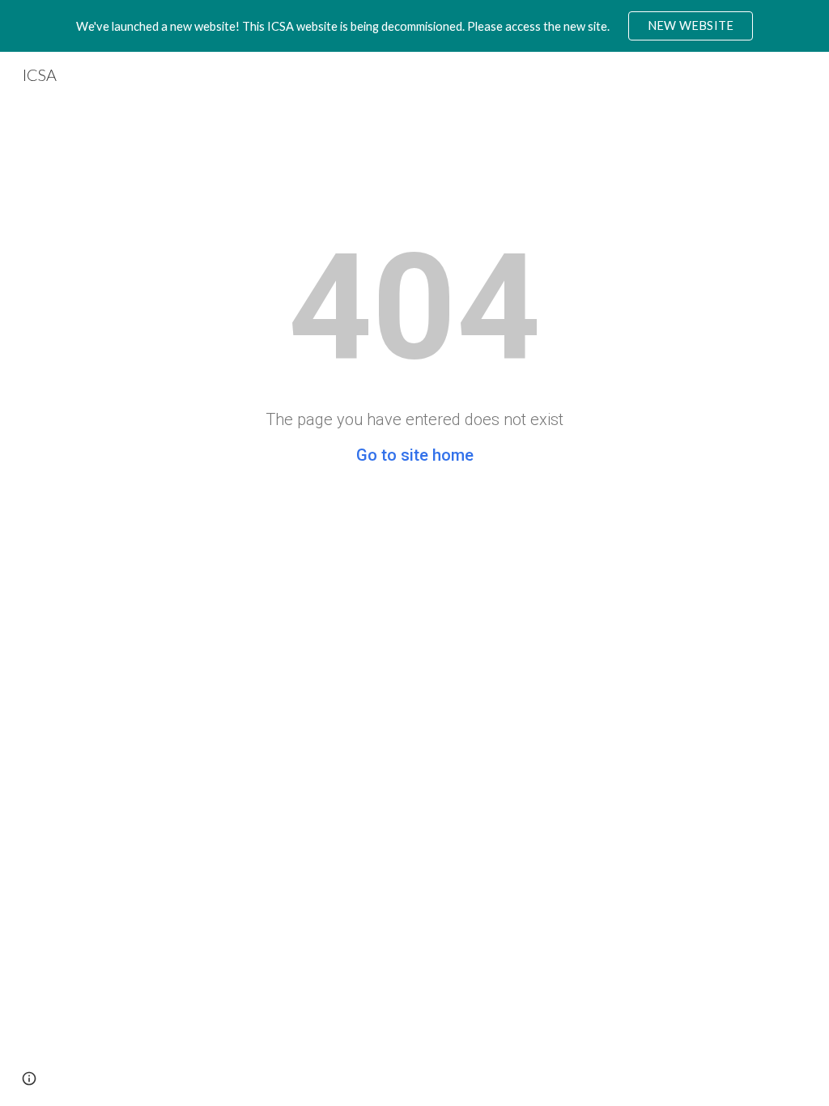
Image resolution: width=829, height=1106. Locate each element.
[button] (29, 1078)
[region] (414, 26)
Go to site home (415, 455)
